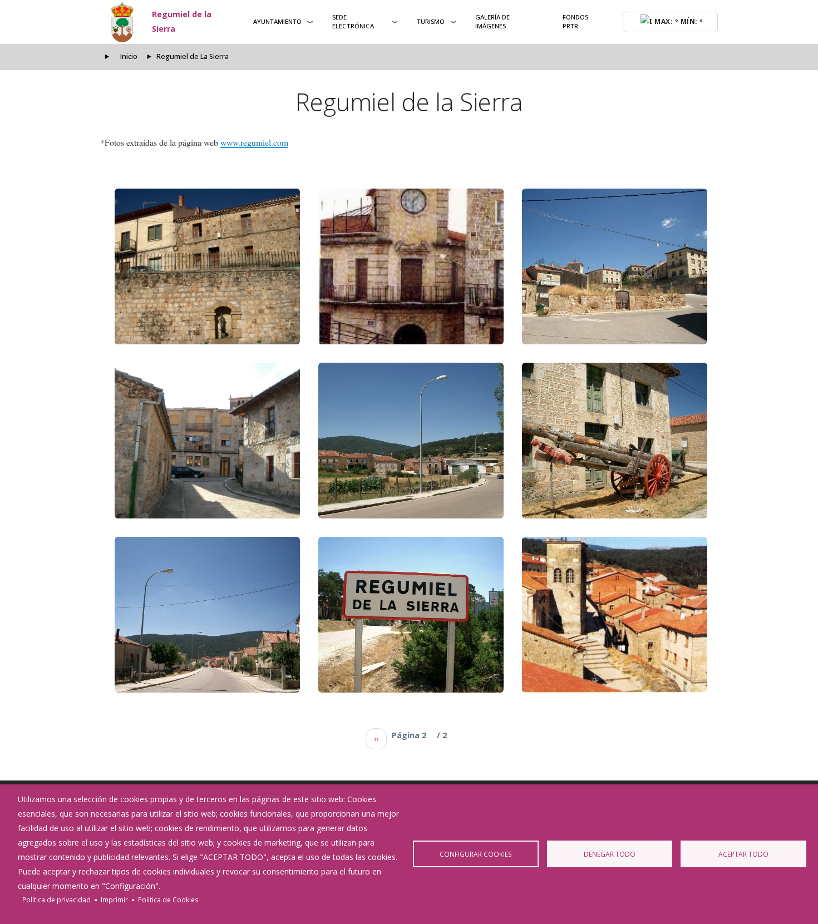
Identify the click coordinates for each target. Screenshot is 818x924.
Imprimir (114, 899)
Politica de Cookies (168, 899)
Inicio (128, 56)
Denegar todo (609, 853)
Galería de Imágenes (492, 21)
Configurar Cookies (476, 853)
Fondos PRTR (575, 21)
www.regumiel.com (254, 142)
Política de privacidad (56, 899)
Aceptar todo (743, 853)
